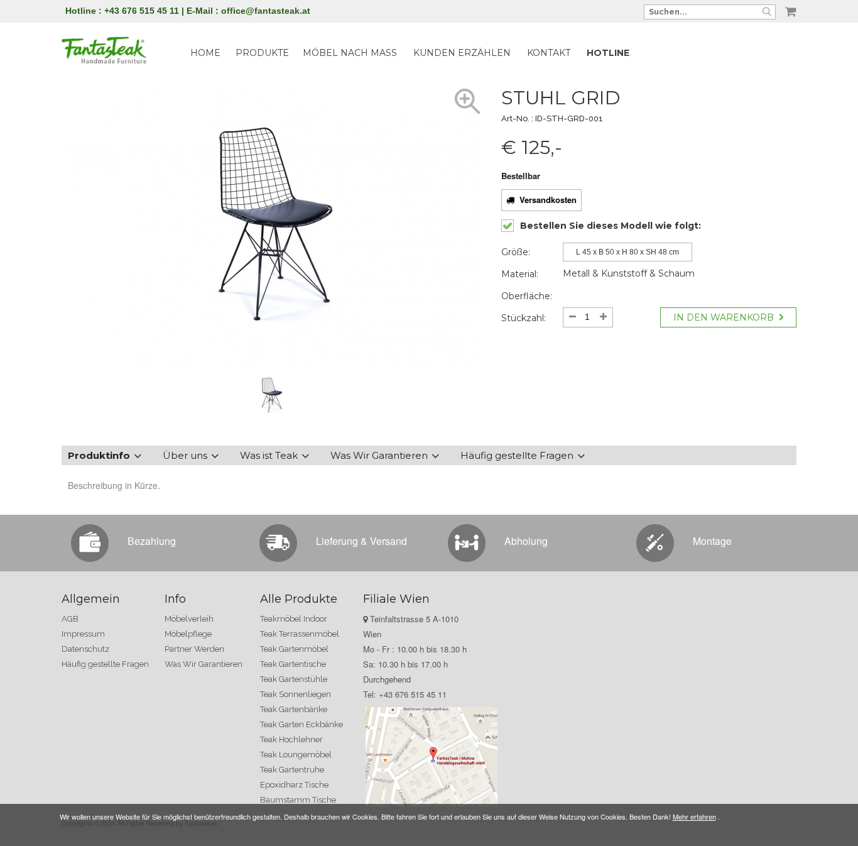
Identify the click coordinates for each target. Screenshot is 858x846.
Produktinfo (99, 455)
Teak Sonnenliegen (295, 694)
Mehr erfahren (694, 816)
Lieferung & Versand (361, 541)
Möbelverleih (189, 619)
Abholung (526, 541)
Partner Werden (194, 649)
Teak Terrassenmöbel (299, 634)
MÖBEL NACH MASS (350, 52)
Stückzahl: (523, 318)
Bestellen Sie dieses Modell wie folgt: (610, 225)
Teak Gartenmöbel (294, 649)
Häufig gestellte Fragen (516, 455)
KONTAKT (548, 52)
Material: (519, 274)
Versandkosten (545, 200)
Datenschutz (85, 649)
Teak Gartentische (293, 664)
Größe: (515, 252)
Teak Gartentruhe (292, 769)
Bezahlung (152, 541)
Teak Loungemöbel (296, 754)
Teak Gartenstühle (293, 679)
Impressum (83, 634)
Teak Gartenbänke (293, 709)
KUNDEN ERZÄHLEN (462, 52)
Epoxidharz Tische (294, 784)
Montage (712, 541)
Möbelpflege (188, 634)
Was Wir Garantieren (379, 455)
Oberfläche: (526, 296)
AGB (70, 619)
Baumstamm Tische (298, 800)
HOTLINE (608, 52)
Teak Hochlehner (291, 739)
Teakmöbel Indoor (293, 619)
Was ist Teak (269, 455)
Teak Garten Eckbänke (301, 724)
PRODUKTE (262, 52)
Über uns (185, 455)
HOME (205, 52)
